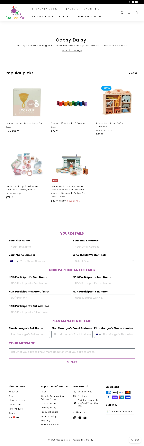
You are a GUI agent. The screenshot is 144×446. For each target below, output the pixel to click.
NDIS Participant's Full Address (29, 306)
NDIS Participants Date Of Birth (29, 291)
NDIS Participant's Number (90, 291)
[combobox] (14, 261)
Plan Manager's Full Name (26, 328)
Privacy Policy (48, 407)
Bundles (64, 16)
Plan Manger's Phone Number (113, 328)
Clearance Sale (42, 16)
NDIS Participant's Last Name (92, 277)
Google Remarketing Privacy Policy (52, 398)
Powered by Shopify (83, 440)
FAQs (44, 391)
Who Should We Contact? (89, 255)
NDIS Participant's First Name (28, 277)
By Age (71, 9)
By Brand (90, 9)
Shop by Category (45, 9)
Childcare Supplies (89, 16)
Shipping (46, 420)
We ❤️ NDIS (15, 417)
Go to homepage (72, 50)
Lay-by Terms (48, 403)
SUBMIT (72, 362)
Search (12, 413)
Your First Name (19, 240)
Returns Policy (48, 416)
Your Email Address (86, 240)
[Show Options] (132, 261)
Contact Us (15, 404)
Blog (11, 396)
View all (133, 73)
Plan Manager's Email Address (71, 328)
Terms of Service (50, 424)
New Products (16, 408)
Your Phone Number (22, 255)
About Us (14, 391)
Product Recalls (49, 412)
